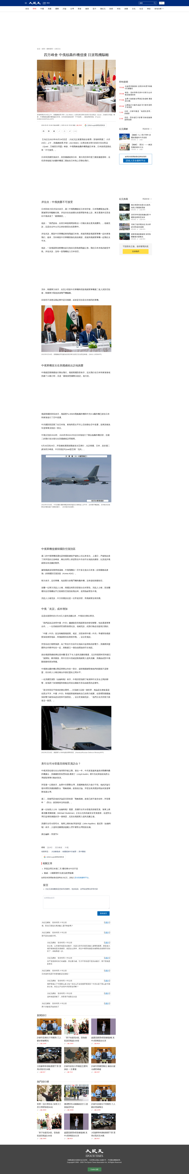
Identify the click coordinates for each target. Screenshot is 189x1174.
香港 (79, 9)
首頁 (27, 9)
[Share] (38, 1043)
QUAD (49, 847)
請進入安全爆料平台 (135, 160)
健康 (87, 9)
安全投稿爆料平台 (82, 878)
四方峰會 (58, 847)
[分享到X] (54, 131)
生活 (141, 9)
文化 (134, 9)
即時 (34, 9)
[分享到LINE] (49, 131)
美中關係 (82, 851)
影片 (94, 9)
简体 (48, 3)
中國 (42, 9)
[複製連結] (59, 131)
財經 (111, 9)
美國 (49, 9)
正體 (44, 3)
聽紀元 (103, 9)
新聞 (43, 49)
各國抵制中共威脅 (69, 851)
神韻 (148, 9)
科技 (119, 9)
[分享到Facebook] (43, 131)
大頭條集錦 (55, 851)
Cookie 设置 (94, 1169)
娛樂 (126, 9)
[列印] (64, 131)
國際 (57, 9)
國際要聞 (50, 49)
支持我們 (135, 251)
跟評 (107, 922)
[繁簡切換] (75, 131)
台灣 (72, 9)
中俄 (66, 847)
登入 (161, 3)
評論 (64, 9)
